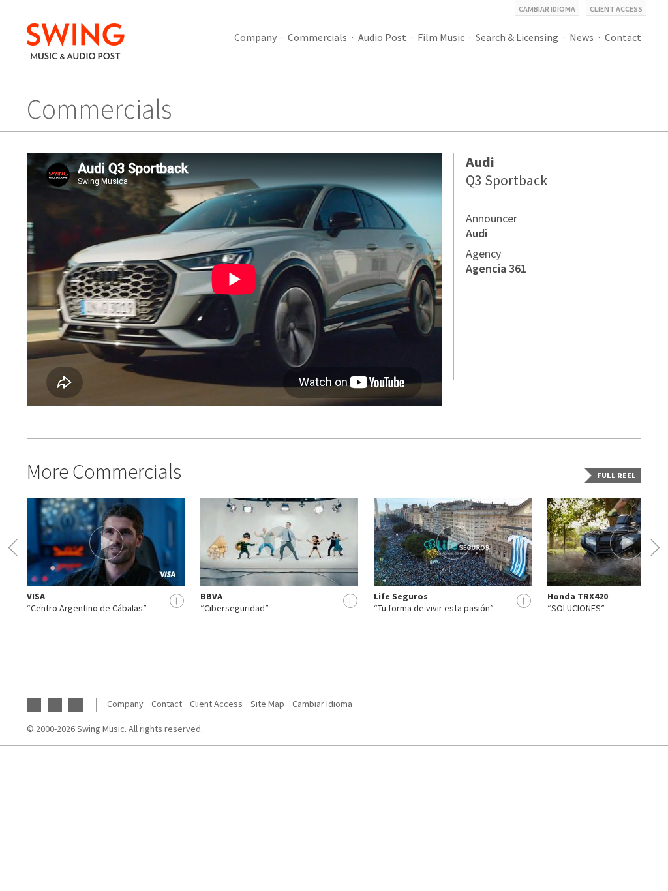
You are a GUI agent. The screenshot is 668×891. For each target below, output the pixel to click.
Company (255, 37)
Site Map (267, 704)
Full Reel (616, 475)
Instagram (75, 705)
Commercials (317, 37)
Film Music (441, 37)
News (581, 37)
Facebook (55, 705)
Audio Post (382, 37)
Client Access (616, 9)
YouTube (34, 705)
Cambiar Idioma (547, 9)
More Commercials (104, 472)
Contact (623, 37)
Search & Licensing (517, 37)
